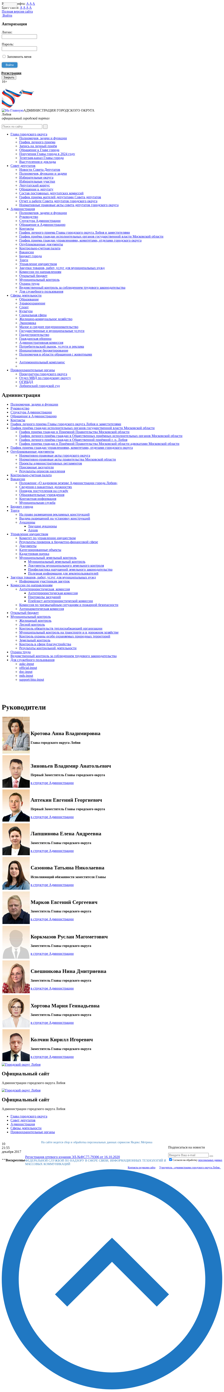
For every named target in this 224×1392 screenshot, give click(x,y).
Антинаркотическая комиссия (41, 609)
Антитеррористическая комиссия (44, 589)
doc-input (25, 672)
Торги (23, 260)
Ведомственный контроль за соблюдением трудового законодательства (72, 287)
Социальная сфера (33, 315)
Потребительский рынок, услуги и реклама (51, 346)
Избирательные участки (37, 181)
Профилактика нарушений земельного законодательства (70, 569)
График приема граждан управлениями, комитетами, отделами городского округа (80, 240)
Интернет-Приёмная (17, 85)
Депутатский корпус (34, 185)
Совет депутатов (22, 166)
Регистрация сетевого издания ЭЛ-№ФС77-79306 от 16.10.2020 (72, 1157)
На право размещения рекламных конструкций (54, 514)
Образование (29, 299)
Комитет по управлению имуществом (47, 538)
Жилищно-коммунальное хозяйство (45, 319)
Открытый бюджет (33, 276)
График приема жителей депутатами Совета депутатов (60, 197)
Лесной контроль (32, 624)
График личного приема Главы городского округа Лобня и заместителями (74, 232)
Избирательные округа (36, 177)
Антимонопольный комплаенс (42, 362)
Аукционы (27, 522)
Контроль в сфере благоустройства (45, 644)
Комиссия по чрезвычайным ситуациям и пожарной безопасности (68, 605)
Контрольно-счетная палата (39, 248)
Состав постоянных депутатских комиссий (51, 193)
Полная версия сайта (17, 11)
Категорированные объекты (40, 550)
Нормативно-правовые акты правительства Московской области (67, 459)
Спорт (24, 307)
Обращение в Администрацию (42, 224)
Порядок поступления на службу (43, 491)
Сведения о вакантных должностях (45, 487)
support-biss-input (31, 679)
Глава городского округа (28, 134)
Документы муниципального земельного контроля (66, 565)
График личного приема (37, 142)
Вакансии (26, 252)
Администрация (22, 209)
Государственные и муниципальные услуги (51, 331)
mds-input (26, 675)
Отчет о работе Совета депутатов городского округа (58, 201)
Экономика (27, 323)
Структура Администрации (40, 221)
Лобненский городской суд (39, 386)
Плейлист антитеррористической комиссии (60, 601)
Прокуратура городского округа (43, 374)
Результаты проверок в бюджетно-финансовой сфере (58, 542)
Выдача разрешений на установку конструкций (54, 518)
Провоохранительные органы (32, 370)
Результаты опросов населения (42, 471)
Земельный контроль (34, 640)
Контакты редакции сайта (141, 1167)
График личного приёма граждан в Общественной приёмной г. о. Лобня (73, 440)
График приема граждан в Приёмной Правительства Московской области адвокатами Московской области (99, 444)
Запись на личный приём (38, 146)
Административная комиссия (41, 342)
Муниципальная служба (37, 502)
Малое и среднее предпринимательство (48, 327)
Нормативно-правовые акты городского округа (54, 455)
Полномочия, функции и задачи (43, 173)
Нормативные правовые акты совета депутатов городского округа (69, 205)
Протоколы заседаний (44, 597)
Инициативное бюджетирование (43, 350)
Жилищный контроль (35, 620)
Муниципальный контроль (39, 280)
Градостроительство (34, 335)
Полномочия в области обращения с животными (55, 354)
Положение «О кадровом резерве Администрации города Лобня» (68, 483)
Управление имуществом (38, 264)
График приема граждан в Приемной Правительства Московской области (74, 432)
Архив (33, 530)
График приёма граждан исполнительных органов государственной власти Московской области (91, 236)
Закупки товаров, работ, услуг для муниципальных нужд (62, 268)
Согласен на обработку (197, 1160)
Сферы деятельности (26, 295)
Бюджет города (30, 256)
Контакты (26, 228)
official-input (28, 668)
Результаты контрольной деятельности (48, 648)
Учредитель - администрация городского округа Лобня (190, 1167)
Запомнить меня (19, 57)
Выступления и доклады (37, 162)
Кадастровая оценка (34, 554)
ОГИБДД (26, 382)
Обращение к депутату (36, 189)
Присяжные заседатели (36, 467)
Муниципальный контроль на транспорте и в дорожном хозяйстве (69, 632)
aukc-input (26, 664)
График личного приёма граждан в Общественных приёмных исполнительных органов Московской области (100, 436)
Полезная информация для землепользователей (63, 573)
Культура (26, 311)
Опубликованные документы (41, 244)
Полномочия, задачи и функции (43, 138)
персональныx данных (210, 1160)
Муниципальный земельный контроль (48, 558)
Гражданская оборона (35, 338)
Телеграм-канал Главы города (41, 158)
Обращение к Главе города (39, 150)
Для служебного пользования (41, 291)
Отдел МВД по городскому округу (45, 378)
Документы (28, 546)
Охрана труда (29, 283)
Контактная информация (37, 499)
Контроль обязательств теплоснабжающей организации (60, 628)
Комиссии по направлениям (40, 272)
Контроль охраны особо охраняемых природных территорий (64, 636)
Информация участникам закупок (44, 581)
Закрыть (9, 77)
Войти (7, 15)
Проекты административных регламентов (50, 463)
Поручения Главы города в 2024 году (47, 154)
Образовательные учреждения (41, 495)
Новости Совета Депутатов (39, 169)
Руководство (28, 217)
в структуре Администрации (52, 783)
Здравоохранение (32, 303)
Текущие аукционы (42, 526)
